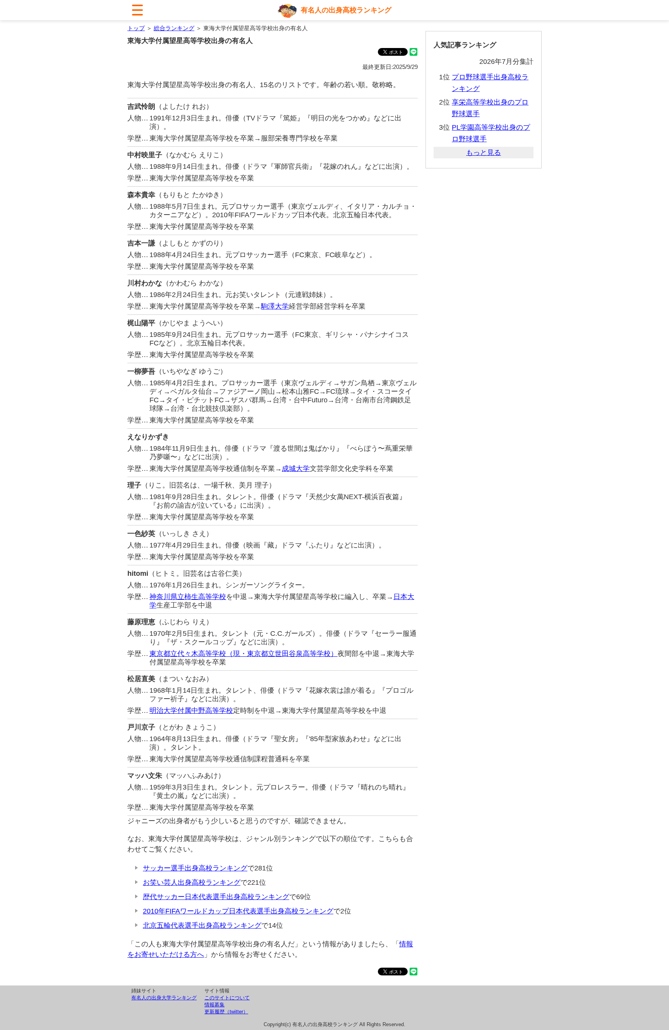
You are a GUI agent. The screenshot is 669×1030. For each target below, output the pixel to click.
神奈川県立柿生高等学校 (187, 597)
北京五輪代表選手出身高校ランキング (202, 925)
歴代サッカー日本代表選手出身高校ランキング (216, 897)
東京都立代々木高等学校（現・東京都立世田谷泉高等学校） (243, 653)
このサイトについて (227, 998)
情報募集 (214, 1005)
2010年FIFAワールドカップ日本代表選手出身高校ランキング (238, 911)
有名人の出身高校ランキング (346, 10)
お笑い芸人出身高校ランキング (191, 882)
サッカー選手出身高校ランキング (195, 868)
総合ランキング (174, 28)
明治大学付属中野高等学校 (191, 710)
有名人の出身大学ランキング (164, 998)
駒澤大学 (275, 306)
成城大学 (296, 468)
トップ (136, 28)
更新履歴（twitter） (226, 1012)
